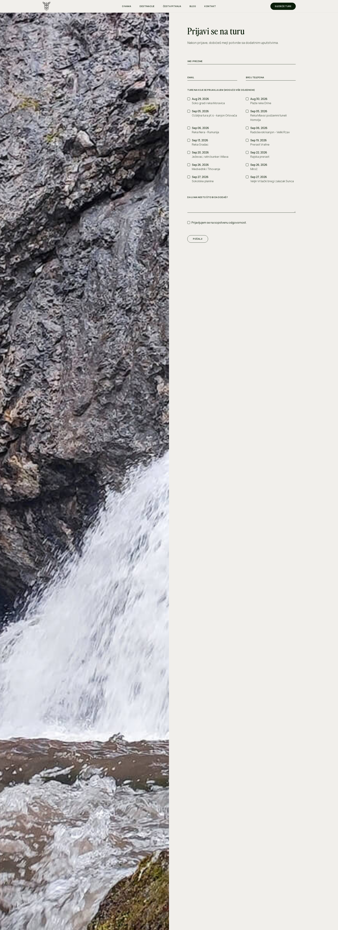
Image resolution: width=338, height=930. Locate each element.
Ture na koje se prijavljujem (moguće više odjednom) (221, 90)
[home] (74, 6)
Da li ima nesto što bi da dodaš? (207, 197)
